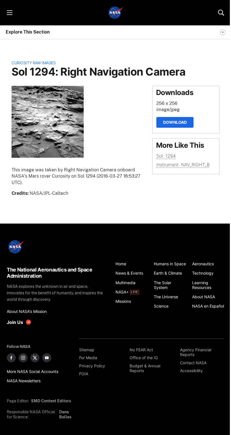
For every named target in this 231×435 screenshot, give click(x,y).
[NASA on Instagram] (23, 357)
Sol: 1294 (166, 156)
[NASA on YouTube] (46, 357)
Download (175, 122)
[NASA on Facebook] (11, 357)
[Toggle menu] (9, 12)
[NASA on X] (34, 357)
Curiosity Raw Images (33, 62)
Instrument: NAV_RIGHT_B (183, 164)
